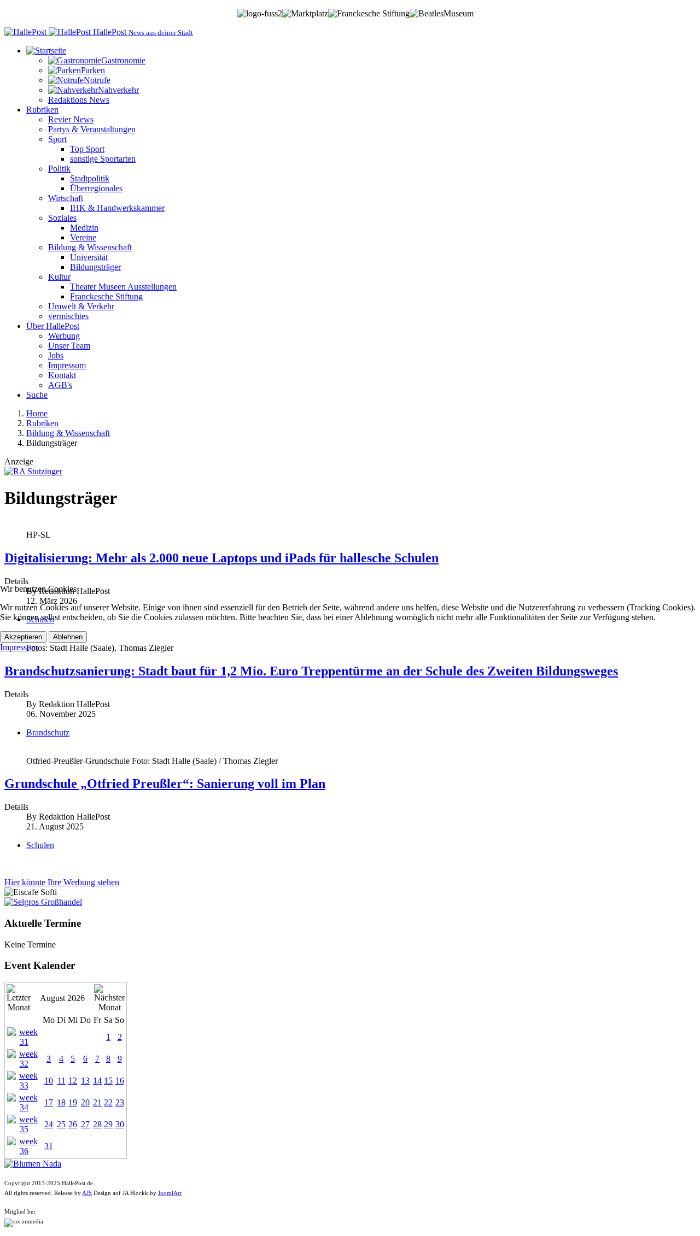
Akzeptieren (23, 637)
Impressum (19, 647)
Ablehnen (68, 637)
